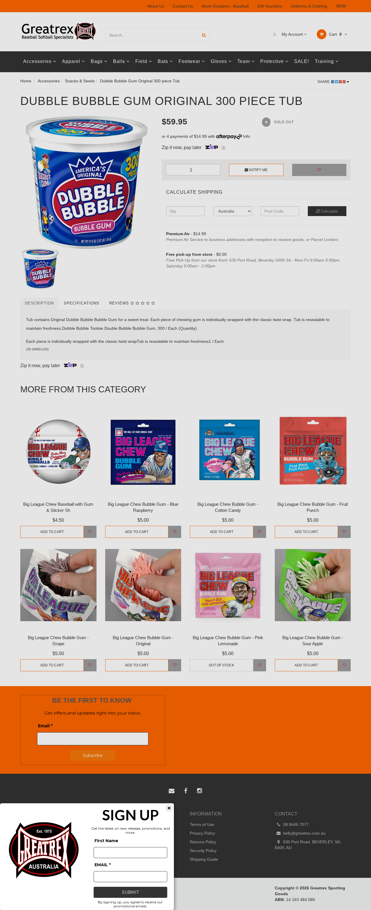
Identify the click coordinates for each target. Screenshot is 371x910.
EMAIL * (102, 864)
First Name (106, 840)
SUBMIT (130, 892)
